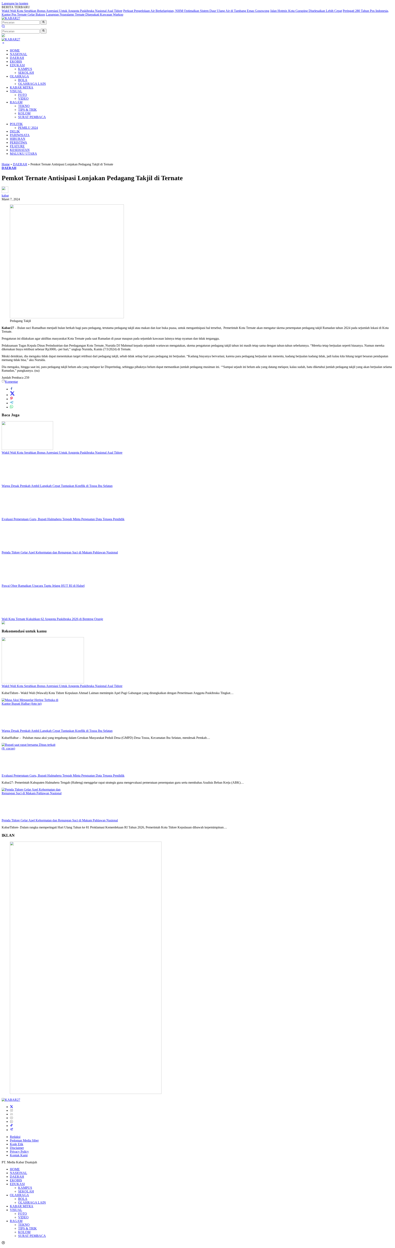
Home (6, 164)
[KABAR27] (11, 18)
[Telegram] (11, 1130)
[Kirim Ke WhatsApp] (11, 407)
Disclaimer (17, 1148)
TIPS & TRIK (27, 109)
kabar (5, 195)
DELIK (15, 131)
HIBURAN (17, 139)
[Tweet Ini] (12, 395)
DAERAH (17, 58)
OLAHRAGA (19, 76)
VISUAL (16, 91)
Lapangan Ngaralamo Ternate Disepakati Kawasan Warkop (84, 14)
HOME (15, 50)
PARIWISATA (20, 135)
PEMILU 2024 (28, 127)
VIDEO (23, 98)
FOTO (22, 95)
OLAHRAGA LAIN (32, 83)
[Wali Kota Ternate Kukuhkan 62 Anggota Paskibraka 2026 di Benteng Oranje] (27, 615)
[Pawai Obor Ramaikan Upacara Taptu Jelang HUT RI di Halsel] (27, 582)
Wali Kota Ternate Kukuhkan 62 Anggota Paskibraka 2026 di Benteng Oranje (52, 619)
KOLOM (24, 113)
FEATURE (17, 146)
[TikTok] (11, 1125)
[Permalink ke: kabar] (5, 192)
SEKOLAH (26, 72)
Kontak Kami (19, 1155)
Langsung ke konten (15, 3)
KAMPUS (25, 69)
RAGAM (16, 102)
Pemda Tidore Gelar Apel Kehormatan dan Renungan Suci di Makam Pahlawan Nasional (60, 552)
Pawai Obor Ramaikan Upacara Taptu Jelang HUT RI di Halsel (43, 585)
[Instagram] (11, 1110)
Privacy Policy (19, 1151)
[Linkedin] (11, 1114)
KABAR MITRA (21, 87)
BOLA (22, 80)
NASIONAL (18, 54)
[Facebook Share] (11, 389)
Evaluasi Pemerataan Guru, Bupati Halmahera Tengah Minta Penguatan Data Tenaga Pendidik (63, 519)
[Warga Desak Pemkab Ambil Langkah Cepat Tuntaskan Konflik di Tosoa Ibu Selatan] (27, 482)
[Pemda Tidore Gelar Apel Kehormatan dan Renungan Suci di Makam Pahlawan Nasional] (27, 548)
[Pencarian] (3, 27)
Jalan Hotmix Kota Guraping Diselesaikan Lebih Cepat (306, 11)
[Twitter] (11, 1106)
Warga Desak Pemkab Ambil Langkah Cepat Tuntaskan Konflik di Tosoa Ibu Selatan (57, 486)
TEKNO (24, 106)
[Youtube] (11, 1118)
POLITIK (16, 124)
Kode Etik (16, 1144)
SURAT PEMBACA (32, 117)
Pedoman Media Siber (24, 1140)
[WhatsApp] (11, 1121)
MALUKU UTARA (23, 153)
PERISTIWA (18, 142)
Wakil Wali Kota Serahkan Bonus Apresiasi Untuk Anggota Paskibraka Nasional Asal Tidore (62, 11)
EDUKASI (17, 65)
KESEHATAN (20, 150)
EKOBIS (16, 61)
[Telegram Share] (11, 403)
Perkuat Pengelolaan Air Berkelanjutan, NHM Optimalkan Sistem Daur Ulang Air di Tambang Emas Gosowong (196, 11)
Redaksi (15, 1136)
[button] (43, 22)
